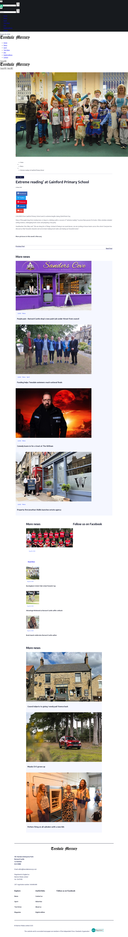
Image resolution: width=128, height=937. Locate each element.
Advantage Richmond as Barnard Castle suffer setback (44, 610)
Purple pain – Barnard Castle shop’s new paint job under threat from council (48, 319)
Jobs (4, 52)
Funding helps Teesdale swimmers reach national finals (39, 382)
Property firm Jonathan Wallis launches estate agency (39, 510)
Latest (19, 313)
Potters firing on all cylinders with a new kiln (46, 827)
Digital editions (7, 55)
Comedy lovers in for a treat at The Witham (35, 446)
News (5, 45)
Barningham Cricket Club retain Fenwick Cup (41, 586)
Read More (31, 562)
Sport (5, 48)
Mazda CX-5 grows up (36, 766)
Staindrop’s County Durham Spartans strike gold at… (49, 556)
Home (5, 43)
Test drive (6, 50)
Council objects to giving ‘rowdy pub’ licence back (48, 706)
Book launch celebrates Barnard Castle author (41, 635)
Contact (5, 57)
